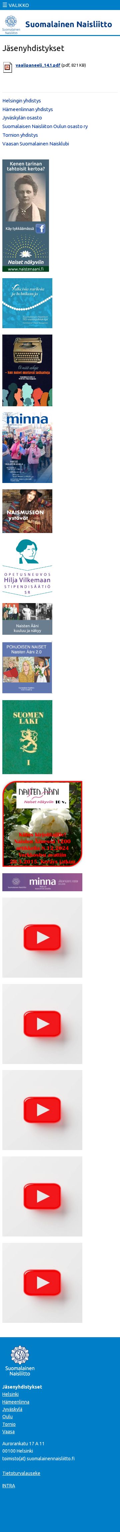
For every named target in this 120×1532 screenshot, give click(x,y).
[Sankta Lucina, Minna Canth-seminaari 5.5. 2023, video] (42, 1148)
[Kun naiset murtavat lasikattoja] (27, 404)
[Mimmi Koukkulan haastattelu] (42, 976)
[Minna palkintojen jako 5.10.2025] (42, 1321)
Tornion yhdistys (20, 135)
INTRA (8, 1485)
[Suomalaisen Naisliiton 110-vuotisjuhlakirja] (27, 326)
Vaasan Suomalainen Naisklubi (35, 143)
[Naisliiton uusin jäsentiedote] (42, 889)
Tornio (9, 1424)
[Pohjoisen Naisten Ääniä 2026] (27, 692)
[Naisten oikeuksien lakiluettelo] (27, 772)
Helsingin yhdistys (21, 100)
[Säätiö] (27, 595)
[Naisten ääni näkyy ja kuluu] (27, 633)
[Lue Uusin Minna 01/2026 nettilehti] (27, 481)
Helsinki (10, 1394)
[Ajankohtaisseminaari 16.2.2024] (42, 1234)
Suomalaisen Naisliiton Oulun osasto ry (45, 126)
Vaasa (8, 1431)
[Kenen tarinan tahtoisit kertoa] (25, 270)
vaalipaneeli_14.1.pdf (38, 65)
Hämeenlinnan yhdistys (27, 109)
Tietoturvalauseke (21, 1473)
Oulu (7, 1416)
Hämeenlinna (15, 1402)
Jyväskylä (12, 1409)
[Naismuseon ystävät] (27, 531)
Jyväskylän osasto (22, 117)
